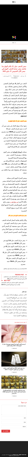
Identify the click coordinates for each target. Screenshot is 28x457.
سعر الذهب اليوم (10, 268)
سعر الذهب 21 (15, 268)
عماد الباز (22, 76)
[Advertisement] (14, 21)
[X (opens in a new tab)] (15, 2)
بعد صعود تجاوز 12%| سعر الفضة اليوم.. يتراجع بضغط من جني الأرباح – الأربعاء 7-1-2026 (14, 368)
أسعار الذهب (14, 107)
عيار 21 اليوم (5, 268)
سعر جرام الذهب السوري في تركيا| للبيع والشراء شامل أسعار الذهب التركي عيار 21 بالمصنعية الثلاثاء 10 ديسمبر (14, 392)
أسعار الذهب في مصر (21, 268)
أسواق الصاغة (17, 152)
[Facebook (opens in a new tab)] (13, 2)
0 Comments (14, 78)
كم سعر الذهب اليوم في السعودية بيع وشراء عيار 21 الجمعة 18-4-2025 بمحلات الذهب (14, 345)
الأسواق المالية (6, 76)
